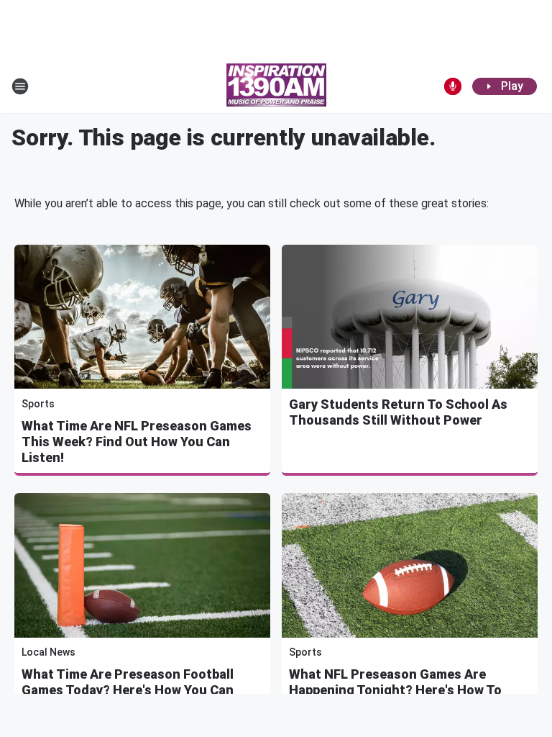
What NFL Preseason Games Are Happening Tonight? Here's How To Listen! (395, 689)
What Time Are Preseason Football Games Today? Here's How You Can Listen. (128, 689)
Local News (48, 652)
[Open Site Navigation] (20, 86)
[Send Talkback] (452, 86)
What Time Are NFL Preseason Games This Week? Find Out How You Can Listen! (137, 441)
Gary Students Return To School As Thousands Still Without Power (398, 412)
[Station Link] (276, 86)
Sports (38, 404)
